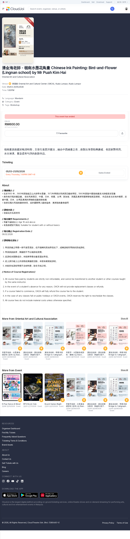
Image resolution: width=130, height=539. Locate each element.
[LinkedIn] (22, 481)
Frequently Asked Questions (14, 437)
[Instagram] (3, 481)
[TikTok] (17, 481)
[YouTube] (12, 481)
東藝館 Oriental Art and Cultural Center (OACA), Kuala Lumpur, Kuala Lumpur (46, 83)
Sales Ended (104, 173)
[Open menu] (3, 8)
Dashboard (85, 2)
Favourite (63, 133)
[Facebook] (8, 481)
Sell (93, 2)
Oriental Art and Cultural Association (18, 77)
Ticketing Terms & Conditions (14, 441)
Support (109, 2)
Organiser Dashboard (11, 428)
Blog (4, 467)
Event (17, 101)
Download (100, 2)
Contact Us (6, 459)
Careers (5, 471)
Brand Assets (7, 445)
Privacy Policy (108, 523)
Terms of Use (122, 523)
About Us (6, 455)
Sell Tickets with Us (10, 463)
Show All (124, 318)
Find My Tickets (8, 432)
